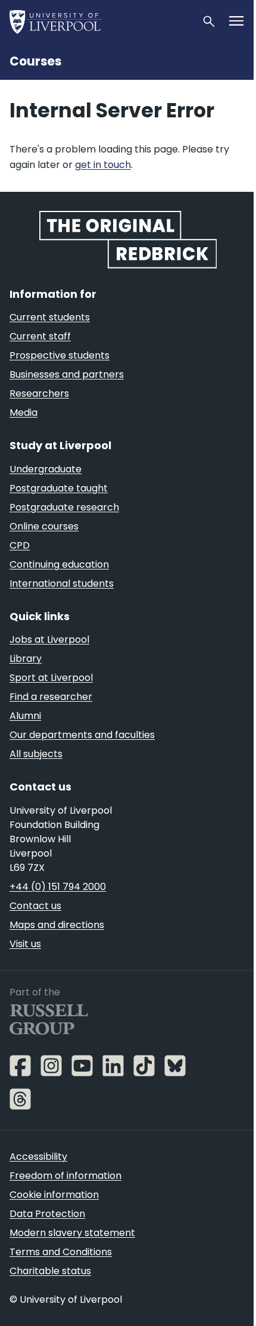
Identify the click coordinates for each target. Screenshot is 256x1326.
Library (26, 658)
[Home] (101, 21)
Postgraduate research (64, 507)
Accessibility (38, 1156)
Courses (35, 61)
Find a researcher (51, 697)
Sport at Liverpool (51, 677)
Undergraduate (46, 469)
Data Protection (47, 1214)
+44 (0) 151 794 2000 (58, 887)
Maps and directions (57, 925)
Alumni (25, 716)
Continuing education (59, 564)
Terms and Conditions (61, 1252)
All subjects (36, 754)
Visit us (25, 944)
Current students (50, 317)
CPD (20, 545)
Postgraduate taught (59, 488)
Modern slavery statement (72, 1233)
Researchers (39, 393)
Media (24, 412)
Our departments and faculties (82, 735)
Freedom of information (65, 1175)
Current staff (40, 336)
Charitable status (50, 1271)
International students (62, 583)
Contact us (35, 906)
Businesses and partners (67, 374)
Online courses (44, 526)
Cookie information (54, 1195)
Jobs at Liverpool (49, 639)
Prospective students (60, 355)
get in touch (103, 165)
